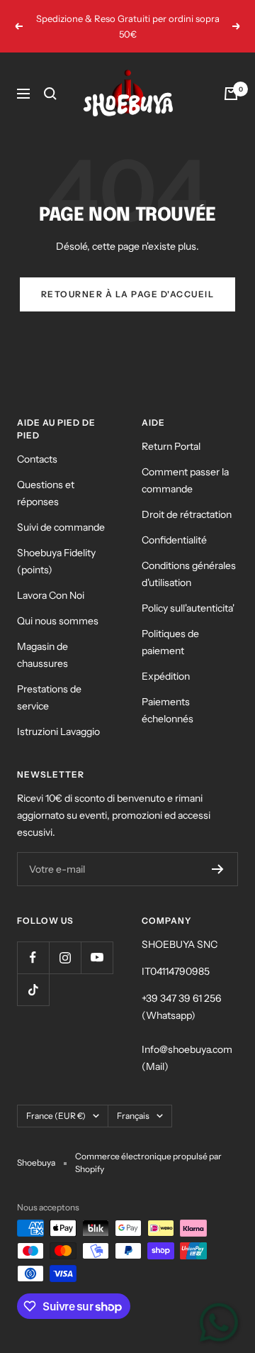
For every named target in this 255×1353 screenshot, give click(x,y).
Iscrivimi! (191, 709)
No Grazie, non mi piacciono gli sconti (191, 729)
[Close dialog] (247, 613)
